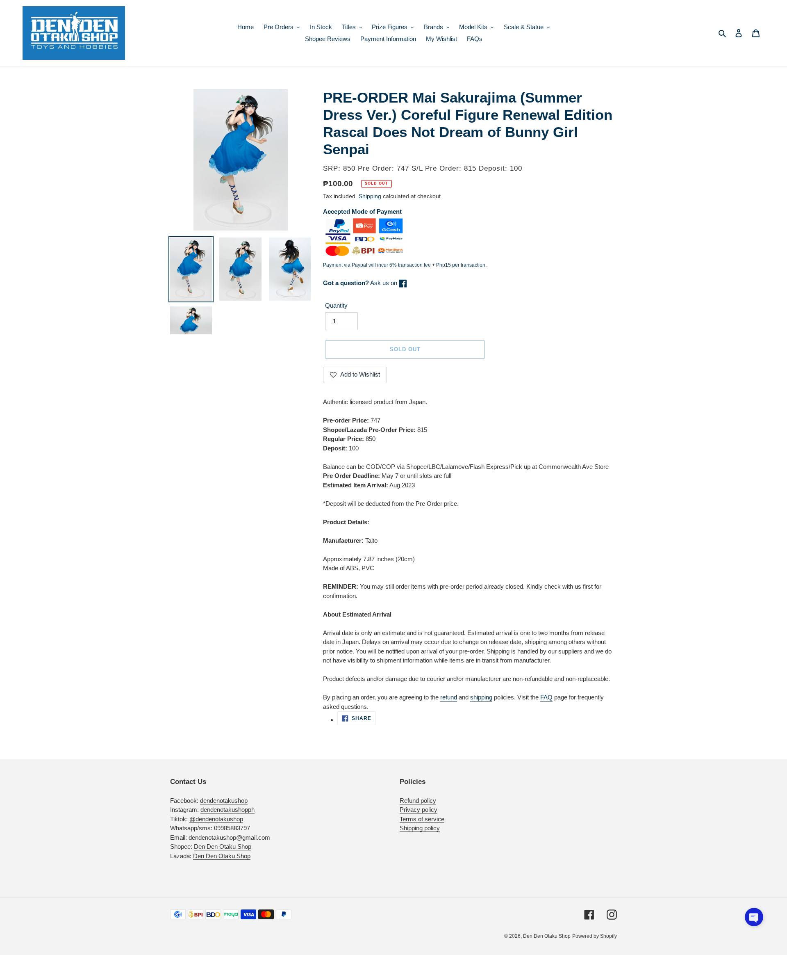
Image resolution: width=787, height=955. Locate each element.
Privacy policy (418, 809)
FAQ (546, 697)
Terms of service (422, 819)
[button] (754, 917)
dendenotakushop (224, 800)
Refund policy (418, 800)
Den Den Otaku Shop (222, 846)
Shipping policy (420, 828)
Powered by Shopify (594, 936)
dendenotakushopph (227, 809)
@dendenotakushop (216, 819)
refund (448, 697)
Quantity (336, 305)
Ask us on (361, 282)
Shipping (370, 196)
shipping (481, 697)
